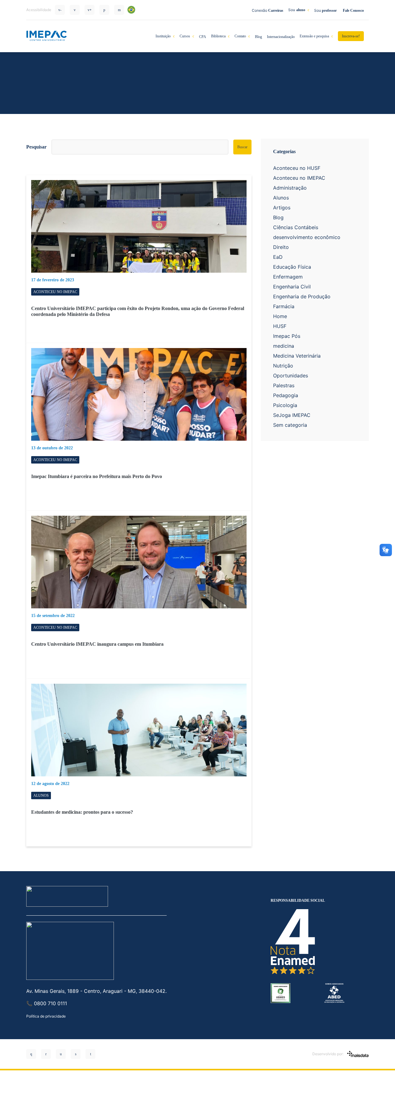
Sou (296, 9)
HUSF (279, 326)
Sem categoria (290, 425)
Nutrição (283, 366)
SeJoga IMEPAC (291, 415)
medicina (283, 346)
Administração (290, 188)
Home (280, 316)
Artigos (281, 207)
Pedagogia (285, 395)
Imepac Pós (286, 336)
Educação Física (292, 267)
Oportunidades (290, 375)
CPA (202, 37)
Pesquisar (36, 146)
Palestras (283, 385)
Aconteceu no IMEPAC (299, 178)
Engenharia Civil (292, 286)
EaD (278, 257)
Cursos (185, 36)
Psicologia (285, 405)
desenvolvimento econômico (306, 237)
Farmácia (283, 306)
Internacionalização (281, 37)
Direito (281, 247)
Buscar (242, 147)
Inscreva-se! (351, 36)
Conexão (267, 10)
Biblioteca (218, 36)
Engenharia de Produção (302, 296)
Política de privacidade (46, 1016)
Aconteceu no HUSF (296, 168)
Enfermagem (288, 277)
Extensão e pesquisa (314, 36)
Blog (258, 37)
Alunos (281, 198)
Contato (240, 36)
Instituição (163, 36)
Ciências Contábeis (295, 227)
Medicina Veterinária (297, 356)
